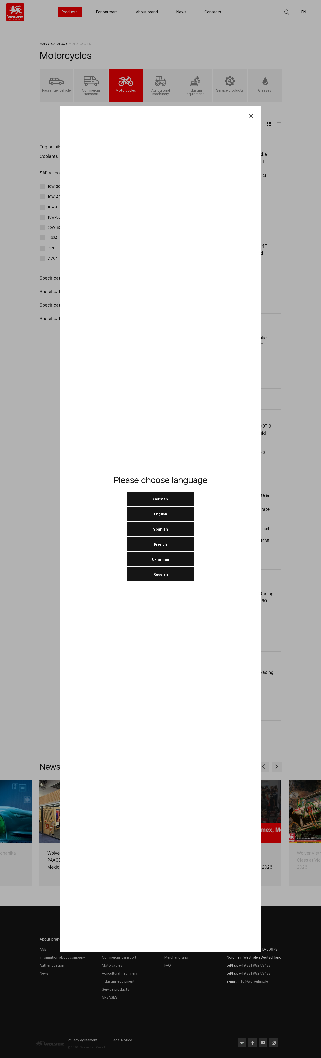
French (160, 544)
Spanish (160, 529)
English (160, 514)
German (160, 499)
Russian (160, 574)
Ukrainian (160, 559)
